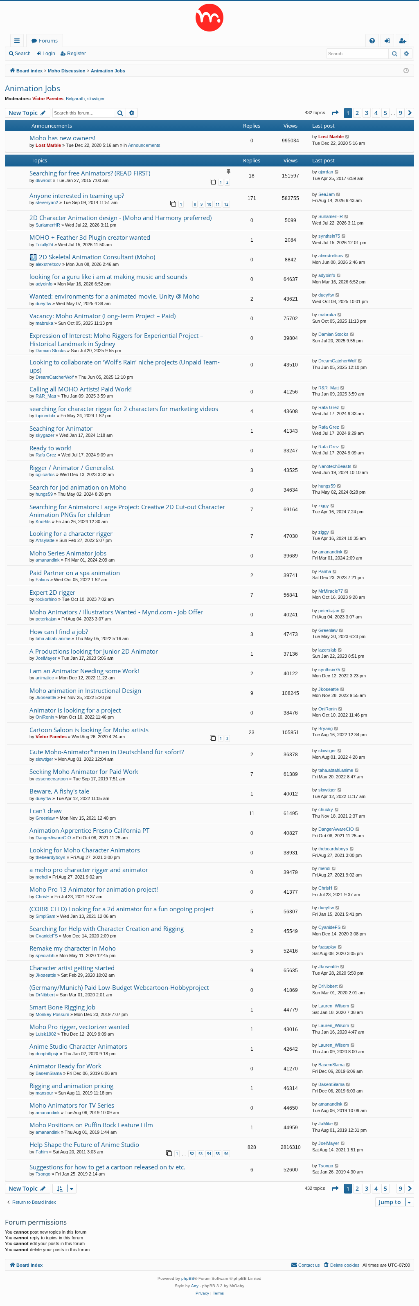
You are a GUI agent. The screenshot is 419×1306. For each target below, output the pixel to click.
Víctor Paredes (47, 98)
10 (209, 204)
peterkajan (46, 618)
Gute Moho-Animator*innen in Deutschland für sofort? (106, 752)
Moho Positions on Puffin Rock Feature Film (91, 1125)
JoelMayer (46, 658)
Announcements (144, 145)
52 (192, 1153)
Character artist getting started (72, 968)
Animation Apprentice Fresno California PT (89, 830)
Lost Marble (48, 145)
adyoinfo (44, 283)
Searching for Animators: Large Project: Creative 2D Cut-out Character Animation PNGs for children (127, 511)
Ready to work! (50, 448)
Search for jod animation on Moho (77, 487)
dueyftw (43, 303)
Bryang (325, 728)
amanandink (48, 559)
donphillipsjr (47, 1053)
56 (226, 1153)
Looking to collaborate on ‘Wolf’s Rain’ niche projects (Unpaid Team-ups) (124, 366)
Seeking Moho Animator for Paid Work (83, 771)
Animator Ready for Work (65, 1066)
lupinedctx (46, 415)
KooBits (43, 521)
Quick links (18, 42)
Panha (324, 571)
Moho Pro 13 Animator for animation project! (93, 889)
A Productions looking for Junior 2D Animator (93, 651)
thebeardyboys (50, 857)
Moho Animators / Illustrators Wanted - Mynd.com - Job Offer (116, 612)
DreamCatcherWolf (55, 377)
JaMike (325, 1123)
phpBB (187, 1278)
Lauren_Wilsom (333, 1005)
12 (226, 204)
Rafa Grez (328, 407)
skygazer (45, 435)
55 (218, 1153)
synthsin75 (329, 236)
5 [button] (385, 113)
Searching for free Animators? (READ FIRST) (89, 173)
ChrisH (43, 896)
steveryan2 (47, 202)
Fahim (42, 1151)
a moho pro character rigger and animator (88, 869)
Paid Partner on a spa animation (74, 573)
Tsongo (43, 1173)
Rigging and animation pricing (71, 1085)
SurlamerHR (48, 225)
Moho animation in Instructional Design (85, 690)
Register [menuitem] (404, 42)
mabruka (44, 323)
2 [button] (357, 113)
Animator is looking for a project (75, 710)
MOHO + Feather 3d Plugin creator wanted (89, 237)
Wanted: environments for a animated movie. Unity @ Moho (114, 296)
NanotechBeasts (334, 466)
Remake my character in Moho (72, 948)
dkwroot (44, 180)
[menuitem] (372, 40)
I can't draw (45, 811)
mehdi (41, 876)
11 (218, 204)
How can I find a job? (58, 631)
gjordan (325, 171)
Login (49, 53)
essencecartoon (52, 778)
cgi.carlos (45, 474)
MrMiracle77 (330, 591)
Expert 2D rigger (52, 592)
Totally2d (44, 244)
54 (209, 1153)
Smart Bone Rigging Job (62, 1007)
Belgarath (75, 98)
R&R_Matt (46, 395)
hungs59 (44, 494)
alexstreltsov (48, 264)
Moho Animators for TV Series (71, 1105)
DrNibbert (45, 994)
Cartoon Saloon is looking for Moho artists (89, 730)
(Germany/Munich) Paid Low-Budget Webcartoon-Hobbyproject (119, 987)
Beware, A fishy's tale (59, 791)
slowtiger (96, 98)
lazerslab (327, 649)
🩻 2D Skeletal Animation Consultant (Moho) (92, 257)
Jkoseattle (46, 697)
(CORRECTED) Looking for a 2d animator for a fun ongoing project (121, 909)
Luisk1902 (46, 1034)
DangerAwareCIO (53, 837)
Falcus (42, 579)
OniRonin (45, 717)
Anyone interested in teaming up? (76, 195)
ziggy (323, 505)
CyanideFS (47, 935)
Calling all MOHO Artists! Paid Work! (80, 389)
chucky (325, 809)
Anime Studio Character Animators (78, 1046)
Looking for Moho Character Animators (84, 850)
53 (200, 1153)
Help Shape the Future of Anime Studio (84, 1144)
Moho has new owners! (62, 138)
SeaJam (326, 194)
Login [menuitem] (389, 42)
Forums (48, 40)
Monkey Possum (52, 1014)
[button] (335, 113)
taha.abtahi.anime (53, 638)
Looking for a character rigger (71, 533)
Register (76, 53)
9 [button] (400, 113)
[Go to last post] (347, 137)
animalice (45, 677)
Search (23, 53)
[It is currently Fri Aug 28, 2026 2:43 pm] (406, 71)
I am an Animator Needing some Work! (84, 671)
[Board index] (209, 17)
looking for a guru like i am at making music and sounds (108, 276)
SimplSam (45, 916)
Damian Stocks (51, 350)
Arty (194, 1286)
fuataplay (327, 946)
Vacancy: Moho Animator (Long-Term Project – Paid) (102, 316)
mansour (44, 1092)
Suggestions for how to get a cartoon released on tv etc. (107, 1167)
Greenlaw (328, 630)
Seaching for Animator (60, 428)
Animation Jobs (32, 88)
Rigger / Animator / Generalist (71, 467)
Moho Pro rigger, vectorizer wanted (79, 1027)
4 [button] (376, 113)
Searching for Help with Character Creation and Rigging (106, 928)
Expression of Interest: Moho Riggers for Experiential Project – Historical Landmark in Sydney (116, 339)
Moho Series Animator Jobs (67, 553)
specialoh (45, 955)
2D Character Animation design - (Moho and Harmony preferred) (120, 218)
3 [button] (366, 113)
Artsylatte (45, 540)
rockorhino (46, 599)
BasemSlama (49, 1073)
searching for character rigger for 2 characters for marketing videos (123, 409)
